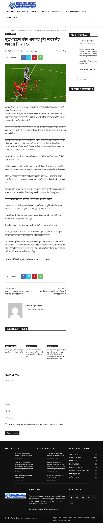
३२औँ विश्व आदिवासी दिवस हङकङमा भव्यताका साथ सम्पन (23, 455)
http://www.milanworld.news (34, 309)
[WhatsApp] (40, 57)
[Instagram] (77, 497)
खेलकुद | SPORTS (27, 30)
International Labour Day (88, 70)
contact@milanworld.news (48, 509)
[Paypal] (88, 497)
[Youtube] (71, 503)
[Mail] (83, 497)
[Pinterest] (34, 57)
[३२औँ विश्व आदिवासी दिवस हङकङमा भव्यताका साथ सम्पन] (73, 43)
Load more (83, 79)
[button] (95, 24)
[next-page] (10, 364)
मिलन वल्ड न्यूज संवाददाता (16, 51)
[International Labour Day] (73, 72)
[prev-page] (6, 364)
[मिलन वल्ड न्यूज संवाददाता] (6, 51)
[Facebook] (23, 57)
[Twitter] (28, 57)
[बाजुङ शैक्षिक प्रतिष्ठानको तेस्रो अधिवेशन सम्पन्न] (73, 63)
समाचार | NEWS (16, 30)
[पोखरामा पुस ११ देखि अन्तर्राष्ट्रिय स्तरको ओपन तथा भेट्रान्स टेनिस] (14, 340)
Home (7, 30)
